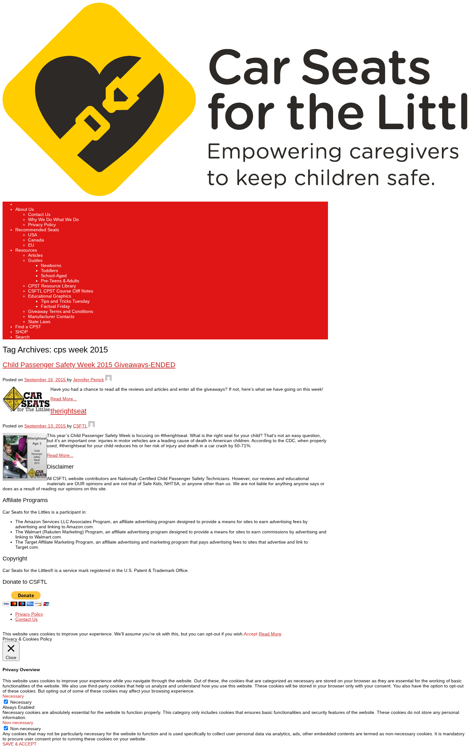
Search (22, 336)
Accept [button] (250, 633)
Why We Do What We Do (53, 219)
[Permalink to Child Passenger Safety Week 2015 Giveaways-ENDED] (26, 410)
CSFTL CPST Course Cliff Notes (60, 290)
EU (31, 245)
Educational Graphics (49, 296)
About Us (24, 209)
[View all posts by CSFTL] (91, 425)
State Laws (39, 321)
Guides (35, 260)
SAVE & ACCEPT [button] (20, 743)
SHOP (21, 331)
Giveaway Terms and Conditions (60, 311)
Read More (270, 633)
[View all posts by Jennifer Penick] (108, 379)
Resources (26, 250)
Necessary (21, 702)
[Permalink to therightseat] (25, 479)
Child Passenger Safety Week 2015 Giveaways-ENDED (89, 365)
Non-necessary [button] (18, 722)
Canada (36, 239)
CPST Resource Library (52, 285)
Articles (35, 255)
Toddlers (49, 270)
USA (32, 234)
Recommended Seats (37, 229)
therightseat (68, 411)
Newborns (51, 265)
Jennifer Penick (88, 379)
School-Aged (54, 275)
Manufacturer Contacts (51, 316)
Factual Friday (55, 306)
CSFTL (80, 425)
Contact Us (39, 214)
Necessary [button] (13, 696)
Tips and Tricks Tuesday (65, 301)
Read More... (63, 398)
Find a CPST (28, 326)
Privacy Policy (42, 224)
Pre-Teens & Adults (60, 280)
